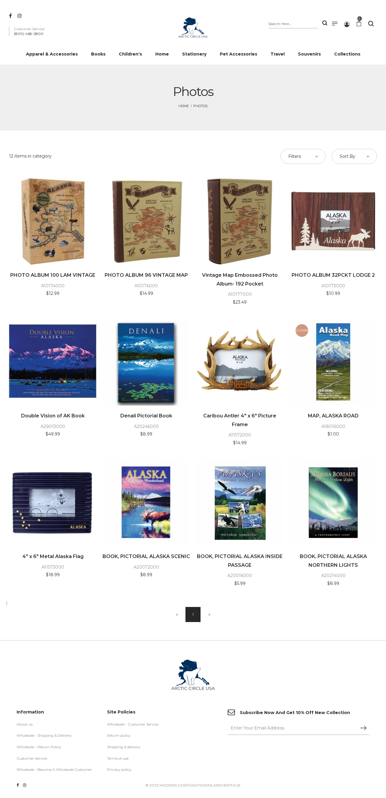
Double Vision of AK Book (53, 416)
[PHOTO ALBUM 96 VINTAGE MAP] (146, 221)
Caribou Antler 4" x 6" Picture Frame (239, 420)
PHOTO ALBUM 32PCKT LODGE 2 (333, 275)
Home (184, 106)
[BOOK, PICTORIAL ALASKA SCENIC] (146, 502)
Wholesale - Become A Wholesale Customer (54, 769)
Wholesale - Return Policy (39, 747)
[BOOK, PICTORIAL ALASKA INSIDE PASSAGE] (239, 502)
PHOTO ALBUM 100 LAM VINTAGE (52, 275)
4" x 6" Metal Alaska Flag (53, 556)
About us (25, 724)
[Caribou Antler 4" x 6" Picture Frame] (239, 362)
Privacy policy (119, 769)
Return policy (119, 735)
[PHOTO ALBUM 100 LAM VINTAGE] (52, 221)
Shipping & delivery (124, 747)
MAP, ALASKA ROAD (333, 416)
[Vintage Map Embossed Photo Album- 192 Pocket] (239, 221)
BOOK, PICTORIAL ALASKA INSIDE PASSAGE (240, 561)
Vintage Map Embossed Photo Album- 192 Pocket (240, 279)
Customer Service (32, 758)
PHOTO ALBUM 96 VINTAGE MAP (146, 275)
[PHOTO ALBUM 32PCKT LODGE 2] (333, 221)
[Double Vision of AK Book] (52, 362)
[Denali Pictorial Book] (146, 362)
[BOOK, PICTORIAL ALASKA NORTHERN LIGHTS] (333, 502)
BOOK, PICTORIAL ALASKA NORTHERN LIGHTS (333, 561)
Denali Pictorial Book (146, 416)
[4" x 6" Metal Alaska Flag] (52, 502)
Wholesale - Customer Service (132, 724)
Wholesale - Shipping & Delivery (44, 735)
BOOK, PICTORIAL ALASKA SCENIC (146, 556)
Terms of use (117, 758)
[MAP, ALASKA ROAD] (333, 362)
